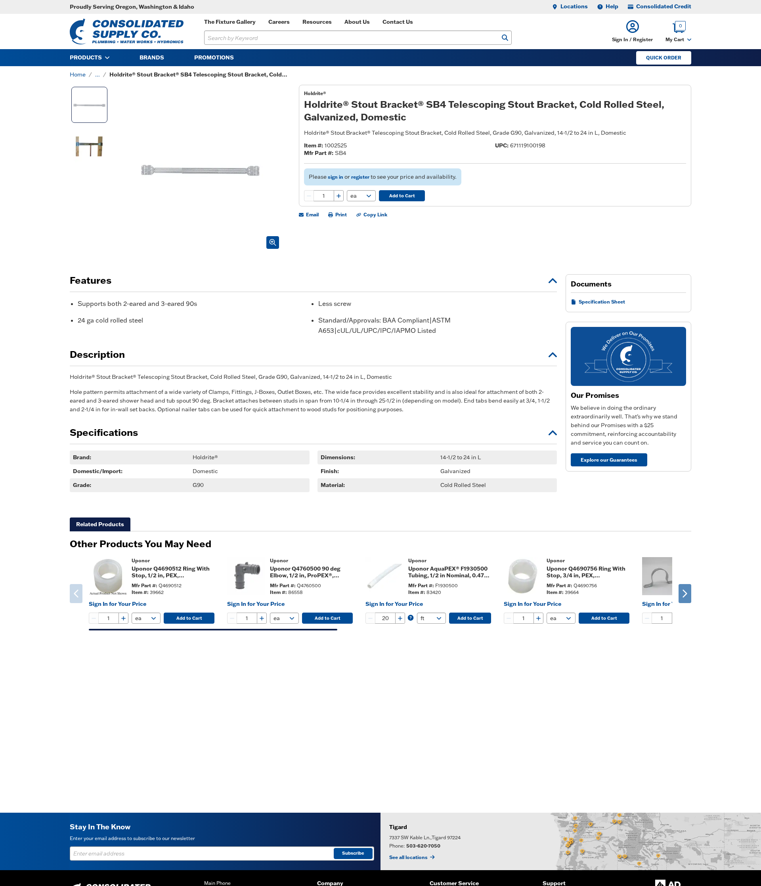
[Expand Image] (272, 242)
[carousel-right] (685, 593)
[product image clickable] (108, 576)
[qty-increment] (338, 196)
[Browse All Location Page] (570, 841)
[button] (632, 31)
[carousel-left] (76, 593)
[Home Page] (127, 31)
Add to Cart (402, 196)
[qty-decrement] (309, 196)
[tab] (100, 524)
